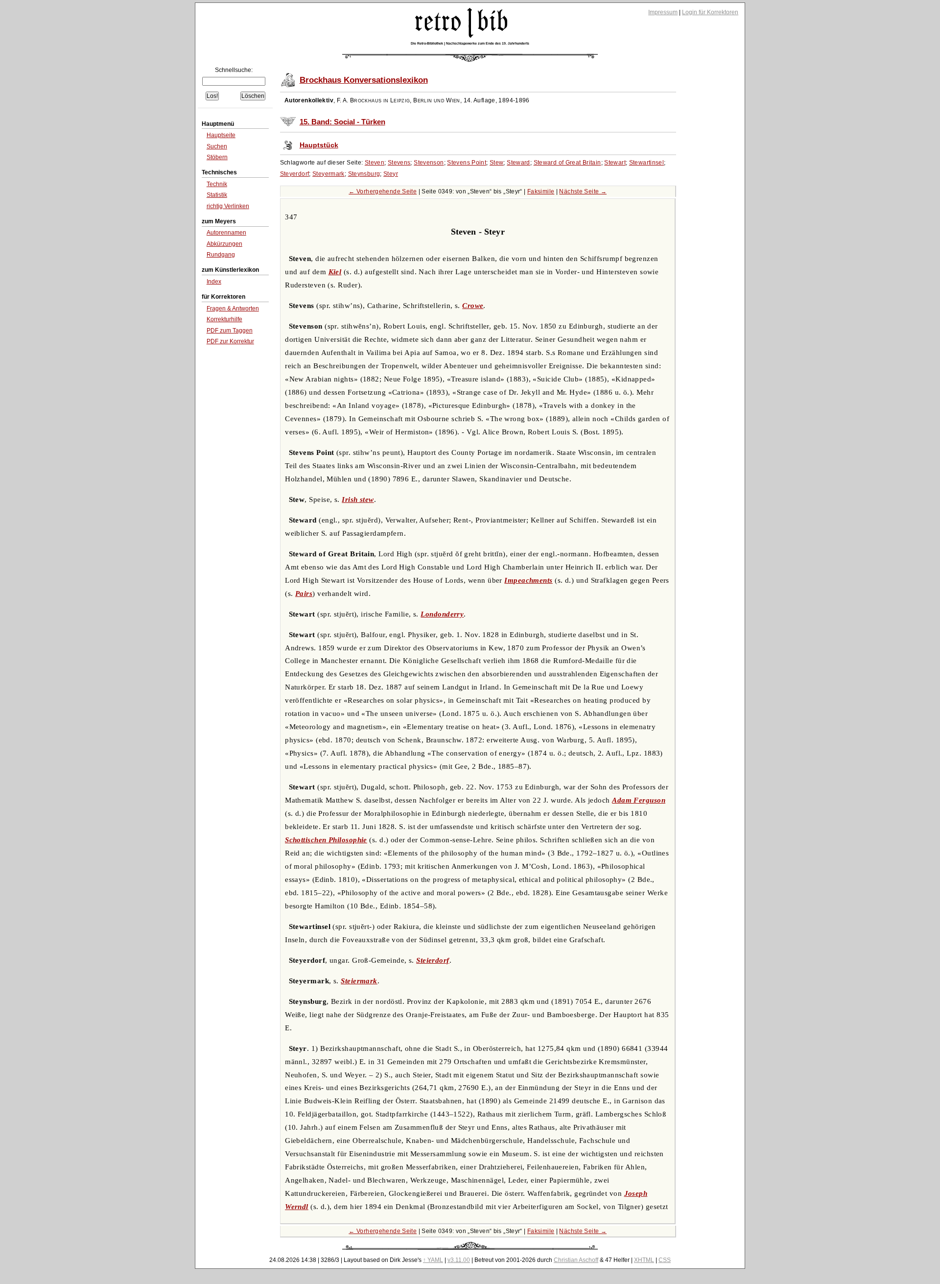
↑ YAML (433, 1260)
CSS (664, 1260)
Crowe (472, 305)
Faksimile (540, 191)
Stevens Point (466, 162)
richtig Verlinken (228, 206)
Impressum (663, 12)
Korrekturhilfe (224, 319)
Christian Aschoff (576, 1260)
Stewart (615, 162)
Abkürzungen (224, 243)
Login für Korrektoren (710, 12)
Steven (374, 162)
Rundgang (221, 254)
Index (214, 281)
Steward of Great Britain (567, 162)
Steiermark (359, 981)
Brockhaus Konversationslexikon (364, 80)
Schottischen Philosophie (326, 840)
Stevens (399, 162)
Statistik (217, 194)
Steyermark (328, 173)
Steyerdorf (294, 173)
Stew (497, 162)
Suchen (217, 146)
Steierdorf (432, 960)
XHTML (644, 1260)
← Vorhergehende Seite (383, 191)
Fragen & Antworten (233, 308)
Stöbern (217, 157)
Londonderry (442, 614)
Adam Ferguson (638, 800)
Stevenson (429, 162)
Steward (518, 162)
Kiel (335, 272)
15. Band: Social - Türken (342, 122)
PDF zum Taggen (230, 330)
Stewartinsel (646, 162)
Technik (217, 184)
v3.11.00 (458, 1260)
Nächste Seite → (583, 191)
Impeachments (528, 580)
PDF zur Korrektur (230, 341)
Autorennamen (226, 232)
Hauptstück (319, 145)
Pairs (303, 593)
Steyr (390, 173)
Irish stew (358, 499)
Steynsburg (364, 173)
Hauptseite (221, 135)
